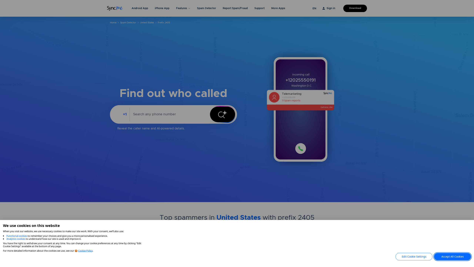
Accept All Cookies (452, 256)
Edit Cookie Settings (414, 256)
